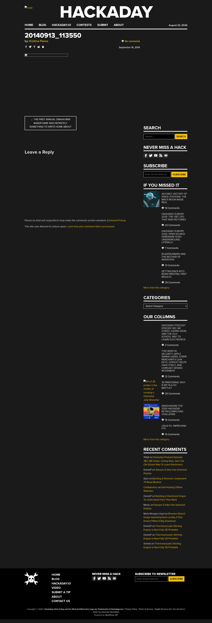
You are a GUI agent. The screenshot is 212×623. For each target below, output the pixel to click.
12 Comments (172, 376)
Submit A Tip (61, 592)
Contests (84, 25)
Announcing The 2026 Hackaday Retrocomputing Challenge (172, 410)
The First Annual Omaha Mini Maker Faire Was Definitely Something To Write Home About (51, 123)
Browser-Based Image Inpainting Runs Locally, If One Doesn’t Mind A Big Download (164, 517)
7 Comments (171, 248)
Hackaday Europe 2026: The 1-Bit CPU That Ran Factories (174, 216)
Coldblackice (150, 487)
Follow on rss (161, 155)
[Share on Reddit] (38, 46)
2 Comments (171, 345)
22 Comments (172, 225)
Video (56, 588)
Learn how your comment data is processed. (91, 226)
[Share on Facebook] (26, 46)
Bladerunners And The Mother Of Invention (174, 256)
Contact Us (61, 601)
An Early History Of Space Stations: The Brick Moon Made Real (174, 198)
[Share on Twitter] (30, 46)
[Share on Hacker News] (34, 46)
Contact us (166, 155)
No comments (132, 41)
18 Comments (172, 208)
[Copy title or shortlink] (42, 46)
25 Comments (172, 282)
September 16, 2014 (129, 47)
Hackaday (106, 12)
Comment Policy (116, 220)
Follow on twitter (151, 155)
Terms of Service (146, 609)
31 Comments (171, 265)
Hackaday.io (61, 25)
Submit (102, 25)
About (119, 25)
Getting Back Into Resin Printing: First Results (174, 274)
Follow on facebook (145, 155)
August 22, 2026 (178, 25)
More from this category (156, 287)
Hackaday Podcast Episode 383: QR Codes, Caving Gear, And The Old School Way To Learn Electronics (174, 332)
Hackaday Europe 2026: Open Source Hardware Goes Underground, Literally (173, 237)
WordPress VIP (111, 615)
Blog (42, 25)
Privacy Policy (131, 609)
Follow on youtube (156, 155)
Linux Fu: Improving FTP (174, 427)
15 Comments (172, 419)
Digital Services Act (163, 609)
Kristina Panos (38, 41)
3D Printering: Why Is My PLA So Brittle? (173, 385)
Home (29, 25)
